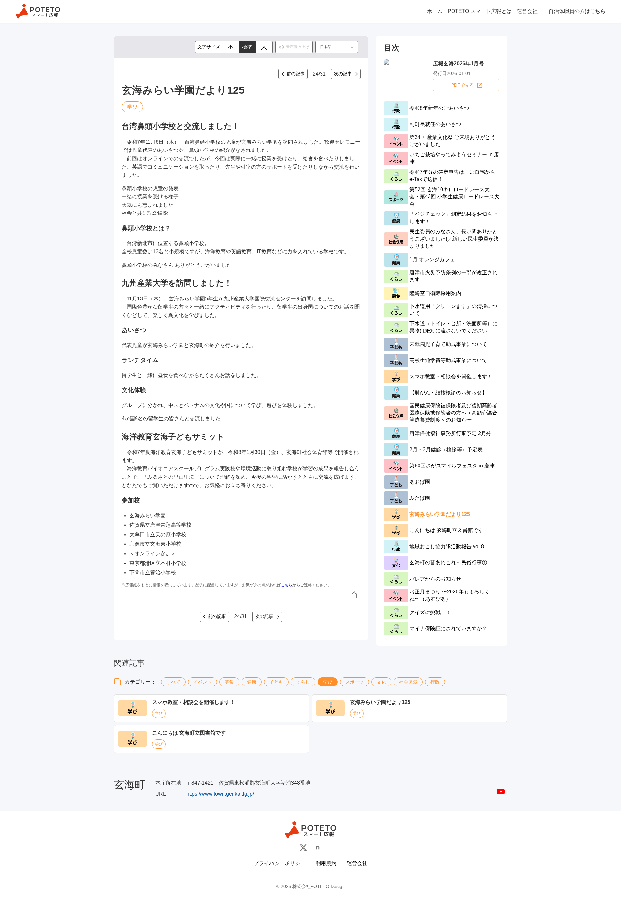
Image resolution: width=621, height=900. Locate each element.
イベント (202, 682)
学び (327, 682)
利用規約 (326, 863)
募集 (229, 682)
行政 (435, 682)
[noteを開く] (317, 847)
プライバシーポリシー (279, 863)
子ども (276, 682)
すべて (173, 682)
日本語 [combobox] (326, 47)
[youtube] (500, 791)
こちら (286, 585)
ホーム (434, 11)
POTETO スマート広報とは (480, 11)
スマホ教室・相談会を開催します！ (193, 702)
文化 (381, 682)
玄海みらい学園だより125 (380, 702)
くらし (303, 682)
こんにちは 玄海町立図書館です (189, 733)
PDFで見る (462, 85)
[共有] (354, 594)
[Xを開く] (303, 847)
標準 (247, 47)
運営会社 (527, 11)
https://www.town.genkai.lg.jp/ (220, 794)
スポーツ (354, 682)
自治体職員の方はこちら (577, 11)
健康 (251, 682)
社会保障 (408, 682)
